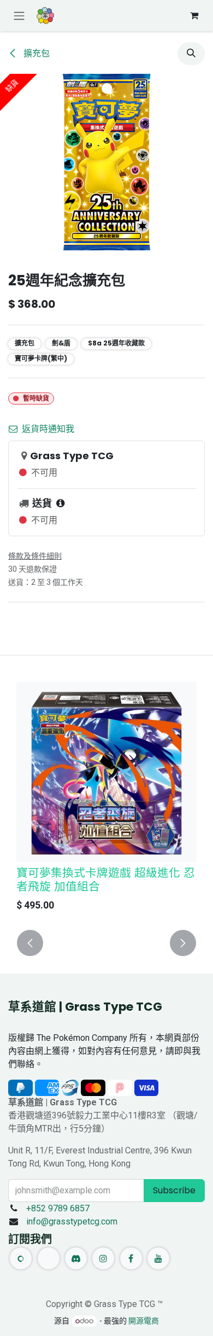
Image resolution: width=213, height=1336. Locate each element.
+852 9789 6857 (58, 1208)
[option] (106, 799)
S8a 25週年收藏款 (116, 343)
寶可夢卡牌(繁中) (41, 358)
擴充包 (35, 53)
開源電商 (143, 1320)
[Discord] (76, 1258)
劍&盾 (61, 343)
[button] (191, 53)
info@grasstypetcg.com (71, 1221)
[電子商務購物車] (194, 15)
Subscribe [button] (174, 1190)
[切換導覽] (19, 15)
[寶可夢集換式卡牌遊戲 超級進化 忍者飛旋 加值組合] (106, 772)
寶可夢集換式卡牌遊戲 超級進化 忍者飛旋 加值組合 (105, 879)
